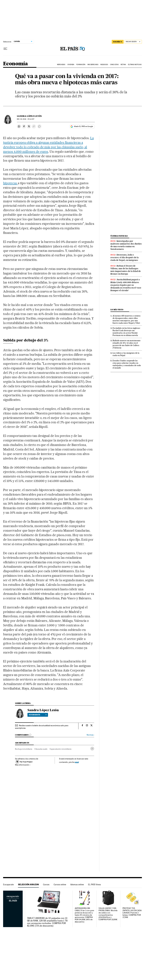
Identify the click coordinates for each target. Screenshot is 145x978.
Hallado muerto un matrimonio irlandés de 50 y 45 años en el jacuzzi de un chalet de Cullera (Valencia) (126, 344)
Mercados (61, 64)
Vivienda (70, 64)
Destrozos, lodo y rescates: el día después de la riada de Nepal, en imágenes (124, 257)
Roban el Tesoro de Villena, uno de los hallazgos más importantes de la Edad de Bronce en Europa (125, 270)
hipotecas (10, 183)
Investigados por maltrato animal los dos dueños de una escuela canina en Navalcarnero (126, 245)
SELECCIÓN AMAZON (28, 884)
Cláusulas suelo (40, 749)
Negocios (104, 64)
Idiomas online (77, 884)
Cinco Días (114, 64)
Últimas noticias (119, 236)
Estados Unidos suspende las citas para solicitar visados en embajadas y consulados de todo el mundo (127, 364)
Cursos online (60, 884)
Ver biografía (34, 715)
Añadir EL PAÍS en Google (83, 126)
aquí (77, 762)
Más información (22, 765)
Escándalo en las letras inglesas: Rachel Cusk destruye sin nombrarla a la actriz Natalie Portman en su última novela (126, 331)
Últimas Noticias (134, 64)
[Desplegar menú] (5, 49)
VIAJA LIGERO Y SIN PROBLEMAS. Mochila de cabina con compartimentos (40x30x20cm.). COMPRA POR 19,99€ (108, 914)
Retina (123, 64)
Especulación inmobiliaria (60, 749)
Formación (80, 64)
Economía (15, 64)
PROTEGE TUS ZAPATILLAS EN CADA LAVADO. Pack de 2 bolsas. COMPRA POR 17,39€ (132, 912)
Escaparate (8, 884)
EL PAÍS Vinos (94, 884)
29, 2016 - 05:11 (25, 119)
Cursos (46, 884)
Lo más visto (116, 310)
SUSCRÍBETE (117, 42)
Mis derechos (93, 64)
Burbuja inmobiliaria (23, 749)
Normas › (90, 735)
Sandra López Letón (29, 116)
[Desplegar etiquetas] (92, 749)
